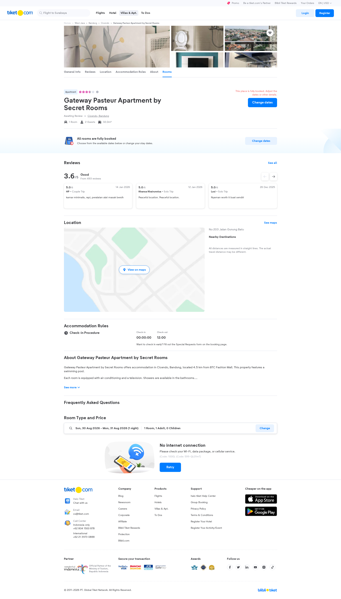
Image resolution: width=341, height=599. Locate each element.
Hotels (158, 502)
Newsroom (124, 502)
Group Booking (199, 502)
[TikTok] (272, 567)
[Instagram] (264, 567)
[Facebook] (230, 567)
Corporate (124, 515)
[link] (305, 13)
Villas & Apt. (161, 508)
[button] (134, 270)
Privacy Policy (198, 508)
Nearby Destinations (222, 237)
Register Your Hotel (201, 521)
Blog (120, 496)
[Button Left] (265, 176)
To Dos (158, 515)
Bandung (93, 23)
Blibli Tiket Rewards (286, 3)
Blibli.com (123, 540)
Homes (67, 23)
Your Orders (307, 3)
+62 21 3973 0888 (84, 537)
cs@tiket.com (81, 514)
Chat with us (80, 503)
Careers (122, 508)
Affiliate (122, 521)
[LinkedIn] (247, 567)
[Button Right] (273, 176)
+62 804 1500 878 (84, 528)
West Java (80, 23)
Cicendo (105, 23)
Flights (158, 496)
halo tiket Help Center (203, 496)
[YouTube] (255, 567)
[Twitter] (238, 567)
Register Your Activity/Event (206, 528)
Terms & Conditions (202, 515)
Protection (124, 534)
